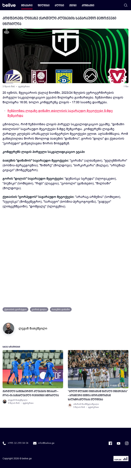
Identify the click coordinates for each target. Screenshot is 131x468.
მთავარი (27, 5)
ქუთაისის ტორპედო (15, 309)
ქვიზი (73, 5)
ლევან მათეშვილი (33, 328)
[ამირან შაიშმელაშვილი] (70, 406)
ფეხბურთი (24, 86)
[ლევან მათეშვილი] (5, 401)
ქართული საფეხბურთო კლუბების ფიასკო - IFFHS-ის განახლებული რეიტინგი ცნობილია (31, 393)
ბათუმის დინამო (61, 309)
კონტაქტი (88, 5)
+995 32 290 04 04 (18, 443)
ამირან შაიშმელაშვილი (86, 404)
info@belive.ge (46, 443)
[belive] (9, 5)
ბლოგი (59, 5)
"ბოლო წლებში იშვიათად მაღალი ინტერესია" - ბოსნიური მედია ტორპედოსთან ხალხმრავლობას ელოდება (98, 395)
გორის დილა (39, 309)
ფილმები (44, 5)
